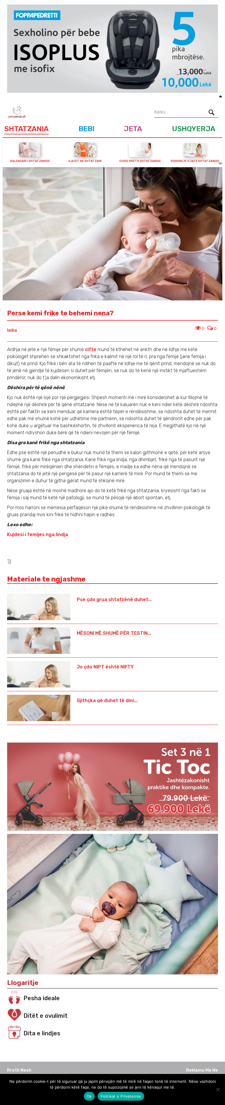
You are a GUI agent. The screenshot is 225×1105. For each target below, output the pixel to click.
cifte (90, 349)
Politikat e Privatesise (120, 1096)
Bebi (86, 128)
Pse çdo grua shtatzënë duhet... (114, 599)
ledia (12, 330)
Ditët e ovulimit (45, 1015)
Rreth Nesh (19, 1070)
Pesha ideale (41, 998)
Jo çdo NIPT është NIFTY (105, 667)
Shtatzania (26, 128)
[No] (218, 1089)
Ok (89, 1096)
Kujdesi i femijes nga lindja (37, 534)
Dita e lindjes (41, 1033)
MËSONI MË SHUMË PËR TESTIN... (114, 633)
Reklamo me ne (202, 1070)
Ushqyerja (193, 128)
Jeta (133, 128)
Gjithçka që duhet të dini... (107, 700)
